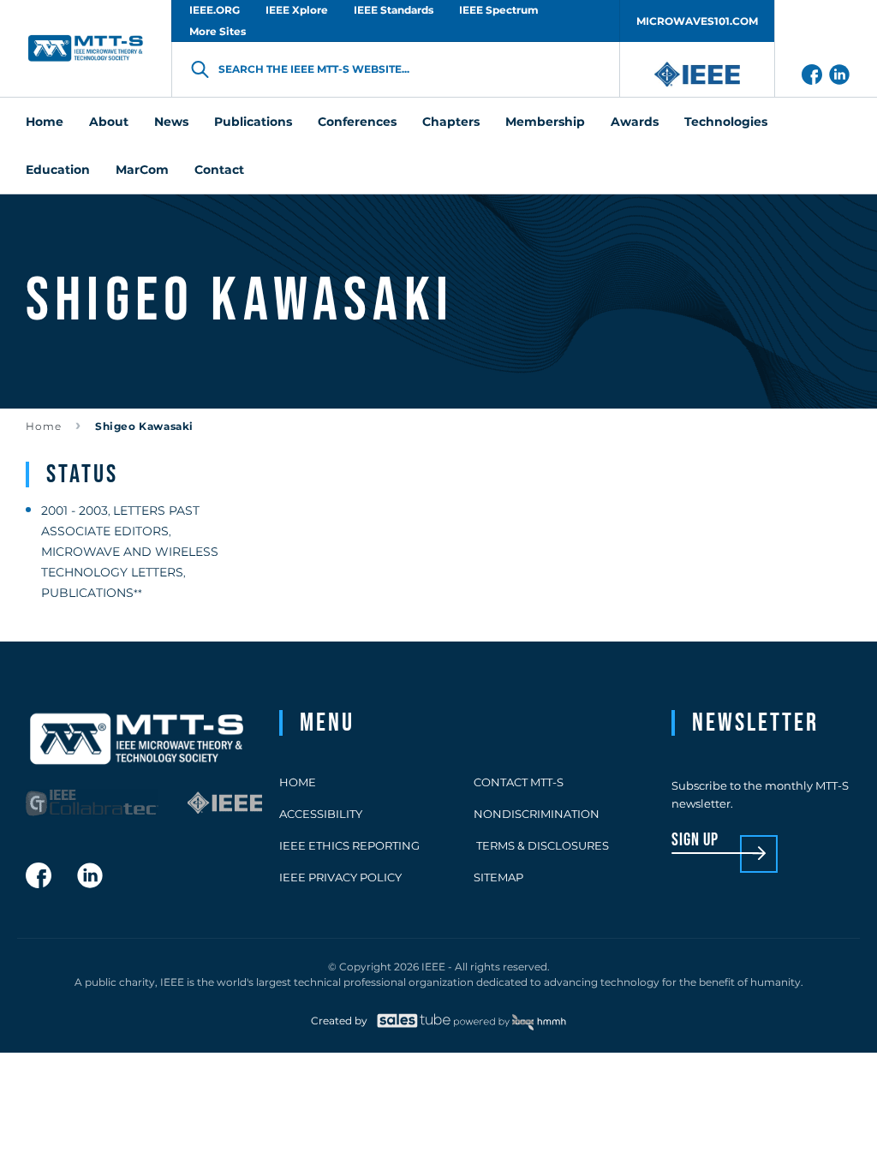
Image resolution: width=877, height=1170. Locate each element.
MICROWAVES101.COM (697, 21)
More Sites (217, 31)
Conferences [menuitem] (357, 121)
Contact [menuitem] (219, 169)
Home (44, 426)
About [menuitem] (108, 121)
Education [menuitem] (58, 169)
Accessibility (320, 814)
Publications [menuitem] (253, 121)
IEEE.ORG (214, 9)
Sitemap (498, 877)
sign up (695, 841)
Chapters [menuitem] (451, 121)
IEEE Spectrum (499, 9)
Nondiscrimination (537, 814)
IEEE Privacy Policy (340, 877)
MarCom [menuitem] (142, 169)
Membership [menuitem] (545, 121)
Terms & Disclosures (541, 845)
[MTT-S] (86, 48)
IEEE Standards (393, 9)
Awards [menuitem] (635, 121)
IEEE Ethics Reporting (349, 845)
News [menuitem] (171, 121)
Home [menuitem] (44, 121)
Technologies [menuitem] (725, 121)
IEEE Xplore (296, 9)
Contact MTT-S (519, 782)
